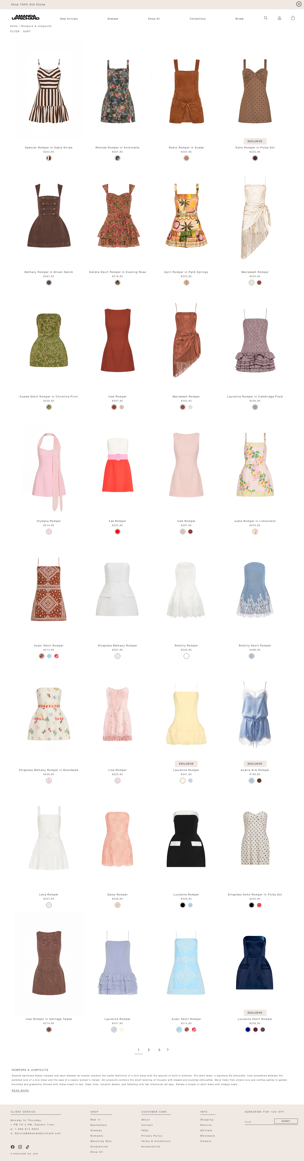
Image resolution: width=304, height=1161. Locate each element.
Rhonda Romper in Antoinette (118, 147)
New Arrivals (69, 18)
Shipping (207, 1119)
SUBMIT (286, 1121)
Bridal (240, 18)
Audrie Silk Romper (255, 769)
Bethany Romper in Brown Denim (49, 271)
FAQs (145, 1130)
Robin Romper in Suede (186, 147)
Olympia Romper (49, 520)
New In (96, 1119)
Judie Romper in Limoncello (255, 520)
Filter (15, 31)
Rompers (97, 1135)
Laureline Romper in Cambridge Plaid (255, 396)
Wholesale (207, 1135)
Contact (147, 1125)
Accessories (99, 1146)
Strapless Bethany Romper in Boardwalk (49, 769)
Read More (20, 1090)
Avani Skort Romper (49, 645)
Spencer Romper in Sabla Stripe (49, 147)
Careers (206, 1141)
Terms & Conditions (156, 1141)
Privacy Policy (152, 1135)
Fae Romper (117, 520)
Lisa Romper (117, 769)
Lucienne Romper (186, 894)
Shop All (154, 18)
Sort (27, 31)
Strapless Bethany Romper (117, 645)
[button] (291, 15)
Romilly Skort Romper (255, 645)
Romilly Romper (186, 645)
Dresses (113, 18)
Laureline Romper (186, 769)
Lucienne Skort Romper (255, 1018)
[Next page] (168, 1050)
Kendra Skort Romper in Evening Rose (117, 271)
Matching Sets (101, 1141)
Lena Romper (49, 894)
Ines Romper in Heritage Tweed (49, 1018)
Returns (206, 1125)
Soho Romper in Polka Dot (255, 147)
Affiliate (206, 1130)
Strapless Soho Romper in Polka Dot (255, 894)
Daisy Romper (118, 894)
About (145, 1119)
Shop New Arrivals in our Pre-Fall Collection (44, 4)
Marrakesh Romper (255, 271)
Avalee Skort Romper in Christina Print (49, 396)
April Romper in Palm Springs (186, 271)
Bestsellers (99, 1125)
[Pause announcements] (299, 4)
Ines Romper (117, 396)
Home (14, 26)
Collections (198, 18)
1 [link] (139, 1050)
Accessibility (150, 1146)
